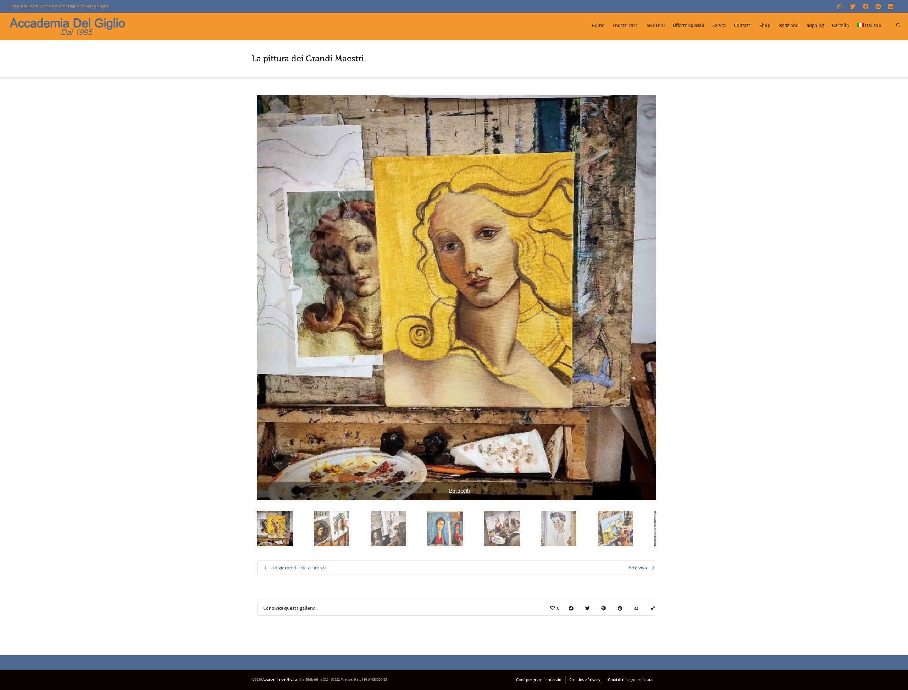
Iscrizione (788, 25)
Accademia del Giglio (279, 679)
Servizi (719, 25)
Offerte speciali (688, 25)
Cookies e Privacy (584, 680)
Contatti (742, 25)
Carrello (840, 25)
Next (655, 298)
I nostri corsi (625, 25)
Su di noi (656, 25)
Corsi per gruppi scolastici (539, 680)
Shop (764, 25)
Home (598, 25)
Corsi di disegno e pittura (630, 680)
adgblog (815, 25)
